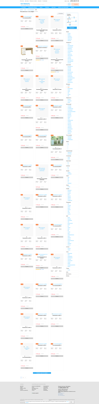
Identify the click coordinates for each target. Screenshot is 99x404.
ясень (69, 233)
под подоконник (70, 45)
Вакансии (45, 389)
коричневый (70, 220)
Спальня (47, 7)
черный (69, 227)
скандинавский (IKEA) (71, 264)
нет (68, 144)
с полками (69, 105)
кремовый (69, 243)
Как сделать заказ (35, 388)
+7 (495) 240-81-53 (63, 387)
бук (68, 226)
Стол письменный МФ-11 (57, 345)
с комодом (69, 107)
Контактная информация (36, 386)
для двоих (69, 67)
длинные (69, 198)
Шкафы (72, 7)
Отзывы (21, 389)
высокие (69, 193)
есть (68, 180)
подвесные (69, 183)
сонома (69, 231)
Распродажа (45, 387)
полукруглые (70, 49)
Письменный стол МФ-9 (42, 196)
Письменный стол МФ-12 (26, 255)
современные (70, 256)
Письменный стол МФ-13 (26, 297)
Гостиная (24, 7)
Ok (71, 402)
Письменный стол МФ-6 (42, 285)
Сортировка (60, 13)
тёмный (69, 249)
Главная (21, 9)
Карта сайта (34, 389)
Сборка (21, 387)
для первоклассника (71, 77)
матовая (69, 99)
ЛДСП (69, 85)
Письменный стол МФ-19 (26, 208)
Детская (53, 7)
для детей (69, 70)
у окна (69, 212)
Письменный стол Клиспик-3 (42, 47)
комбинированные (71, 234)
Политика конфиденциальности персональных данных (58, 399)
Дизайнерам (45, 390)
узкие (69, 194)
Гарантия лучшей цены (24, 390)
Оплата (33, 390)
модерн (69, 263)
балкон (69, 208)
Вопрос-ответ (45, 388)
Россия (69, 269)
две (68, 178)
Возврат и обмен (23, 388)
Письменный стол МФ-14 (26, 327)
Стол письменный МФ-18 (57, 148)
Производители (46, 386)
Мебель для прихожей (63, 7)
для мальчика (70, 76)
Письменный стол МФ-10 (57, 196)
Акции (33, 387)
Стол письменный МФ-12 (26, 136)
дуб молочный (70, 223)
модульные (70, 127)
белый (69, 217)
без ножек (69, 114)
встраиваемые (70, 139)
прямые (69, 34)
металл (69, 186)
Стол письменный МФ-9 (57, 166)
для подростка (70, 66)
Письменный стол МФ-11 (57, 315)
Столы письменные (30, 9)
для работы (70, 80)
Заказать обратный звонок (63, 389)
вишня (69, 224)
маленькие (69, 190)
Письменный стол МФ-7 (42, 345)
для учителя (70, 73)
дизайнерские (70, 257)
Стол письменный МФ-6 (27, 17)
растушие (69, 62)
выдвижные (70, 48)
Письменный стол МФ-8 (27, 166)
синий (69, 236)
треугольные (70, 37)
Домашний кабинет (32, 7)
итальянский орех (71, 240)
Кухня (41, 7)
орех (68, 221)
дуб (68, 230)
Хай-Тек (69, 266)
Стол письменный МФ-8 (42, 136)
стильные (69, 259)
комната (69, 209)
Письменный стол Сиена (57, 89)
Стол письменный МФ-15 (26, 357)
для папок (69, 58)
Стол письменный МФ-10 (57, 285)
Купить (27, 28)
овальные (69, 40)
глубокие (69, 197)
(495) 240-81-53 (74, 1)
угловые (69, 33)
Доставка (21, 386)
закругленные (70, 55)
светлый (69, 248)
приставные (70, 131)
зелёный (69, 237)
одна (68, 177)
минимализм (70, 253)
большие (69, 191)
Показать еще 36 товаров (41, 372)
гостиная (69, 205)
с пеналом (69, 130)
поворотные (70, 54)
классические (70, 260)
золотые (69, 244)
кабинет (69, 206)
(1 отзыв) (42, 269)
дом (68, 203)
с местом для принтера (71, 111)
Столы (25, 9)
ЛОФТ (69, 254)
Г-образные (69, 36)
